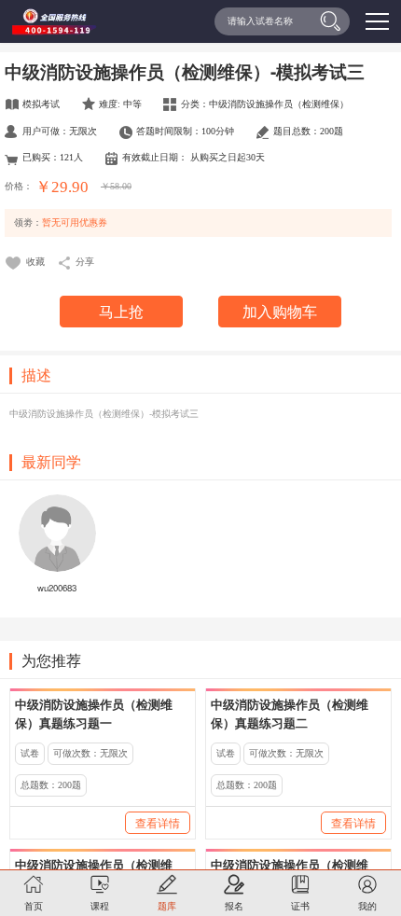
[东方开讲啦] (54, 23)
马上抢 (121, 311)
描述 (36, 376)
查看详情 (157, 822)
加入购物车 (279, 311)
